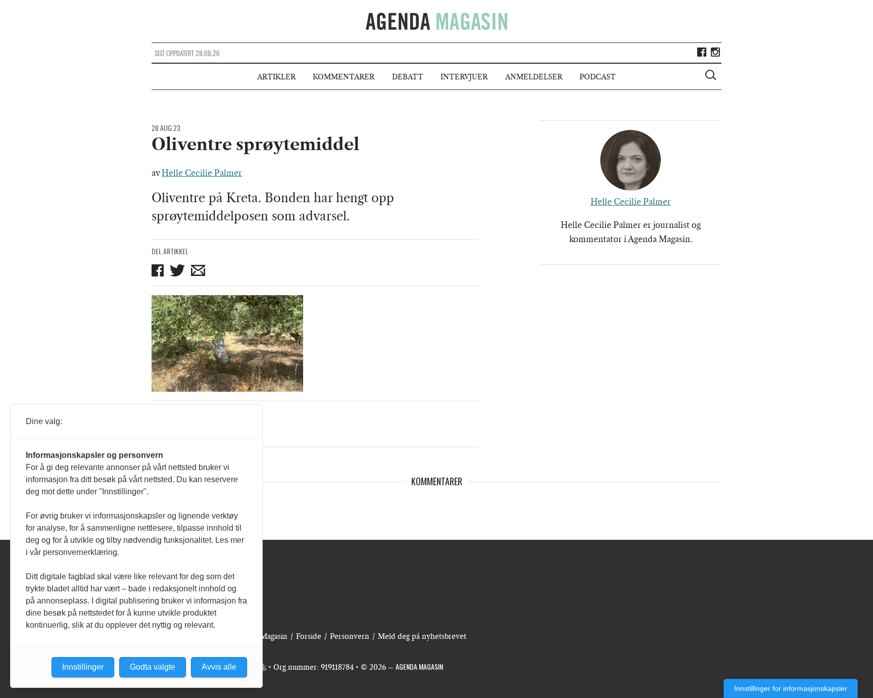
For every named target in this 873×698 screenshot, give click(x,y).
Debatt (407, 76)
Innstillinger (83, 667)
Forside (308, 636)
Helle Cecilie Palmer (202, 173)
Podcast (597, 76)
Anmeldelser (533, 76)
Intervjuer (464, 76)
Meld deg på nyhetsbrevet (422, 636)
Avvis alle (219, 667)
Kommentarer (343, 76)
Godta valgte (152, 667)
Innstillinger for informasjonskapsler (790, 688)
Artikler (276, 76)
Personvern (349, 636)
